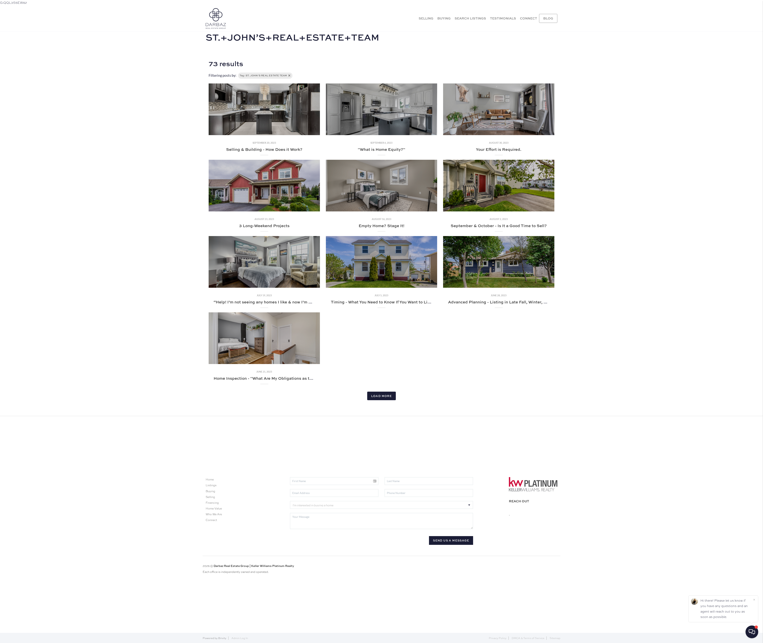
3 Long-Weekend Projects (264, 225)
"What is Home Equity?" (381, 149)
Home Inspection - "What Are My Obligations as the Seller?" (272, 378)
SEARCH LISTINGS (470, 18)
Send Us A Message (451, 540)
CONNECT (528, 18)
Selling (210, 497)
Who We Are (214, 514)
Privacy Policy (497, 638)
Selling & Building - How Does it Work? (264, 149)
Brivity (222, 638)
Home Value (214, 508)
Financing (212, 503)
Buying (210, 491)
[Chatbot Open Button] (752, 632)
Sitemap (555, 638)
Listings (211, 485)
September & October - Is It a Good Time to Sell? (499, 225)
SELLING (426, 18)
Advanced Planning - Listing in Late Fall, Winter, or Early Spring (510, 302)
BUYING (444, 18)
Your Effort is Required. (498, 149)
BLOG (548, 18)
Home (210, 479)
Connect (211, 520)
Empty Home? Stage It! (381, 225)
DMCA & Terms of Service (528, 638)
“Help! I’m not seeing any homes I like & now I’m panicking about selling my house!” (295, 302)
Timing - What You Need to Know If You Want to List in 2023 (389, 302)
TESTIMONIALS (503, 18)
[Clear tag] (289, 75)
